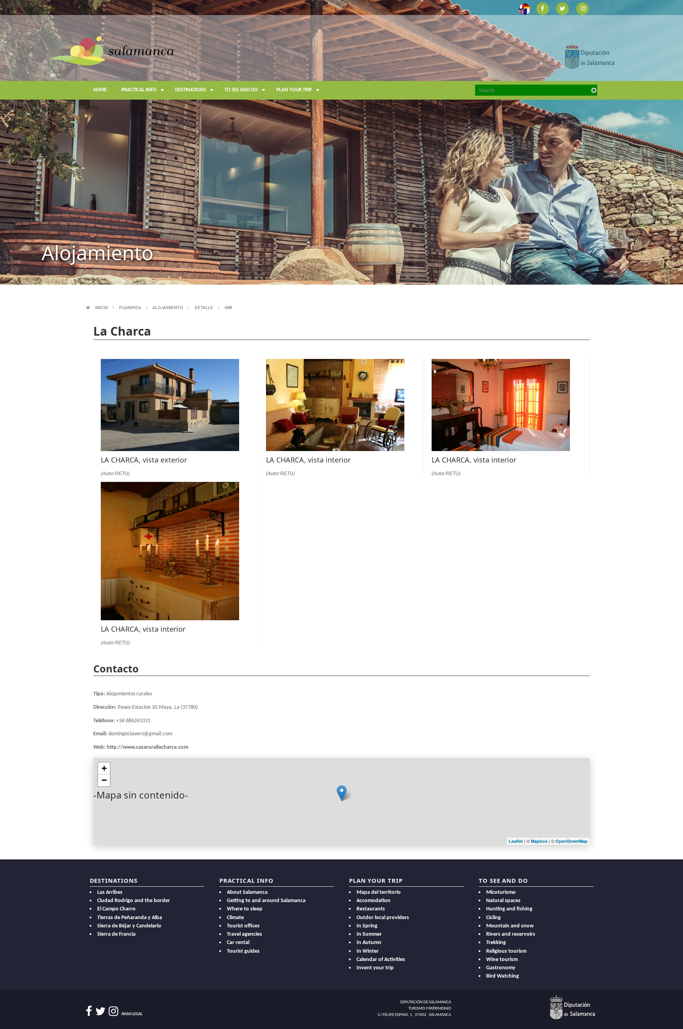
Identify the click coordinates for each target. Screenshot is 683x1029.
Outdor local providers (383, 918)
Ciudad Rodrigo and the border (133, 901)
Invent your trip (375, 968)
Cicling (493, 918)
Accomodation (374, 901)
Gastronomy (500, 968)
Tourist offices (243, 926)
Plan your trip (294, 90)
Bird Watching (502, 976)
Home (100, 90)
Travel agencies (244, 934)
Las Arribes (110, 892)
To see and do (241, 90)
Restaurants (371, 909)
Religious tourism (506, 951)
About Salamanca (247, 892)
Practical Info (139, 90)
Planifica (130, 307)
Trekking (496, 943)
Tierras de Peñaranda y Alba (129, 918)
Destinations (190, 90)
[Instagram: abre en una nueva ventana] (583, 8)
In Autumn (369, 943)
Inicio (101, 307)
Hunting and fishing (509, 909)
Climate (235, 918)
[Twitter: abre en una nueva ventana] (563, 8)
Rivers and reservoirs (510, 934)
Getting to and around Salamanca (266, 901)
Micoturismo (501, 892)
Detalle (203, 307)
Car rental (238, 943)
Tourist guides (243, 951)
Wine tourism (502, 960)
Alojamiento (168, 307)
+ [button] (104, 768)
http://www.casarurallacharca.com (147, 747)
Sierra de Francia (116, 934)
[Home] (156, 69)
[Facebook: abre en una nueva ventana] (542, 8)
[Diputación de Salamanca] (590, 54)
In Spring (367, 926)
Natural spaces (503, 901)
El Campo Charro (116, 909)
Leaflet (516, 841)
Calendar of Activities (381, 960)
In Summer (369, 934)
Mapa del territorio (379, 892)
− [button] (104, 780)
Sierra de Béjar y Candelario (129, 926)
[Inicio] (111, 50)
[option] (341, 142)
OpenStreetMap (571, 841)
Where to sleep (244, 909)
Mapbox (540, 841)
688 (228, 307)
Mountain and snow (510, 926)
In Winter (368, 951)
